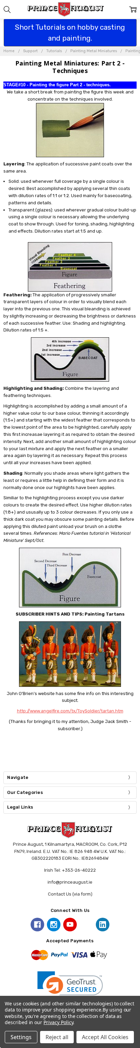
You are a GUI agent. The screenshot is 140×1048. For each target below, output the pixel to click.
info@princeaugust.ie (70, 882)
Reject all (57, 1037)
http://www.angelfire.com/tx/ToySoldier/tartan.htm (70, 710)
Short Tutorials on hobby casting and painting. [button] (70, 32)
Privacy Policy (58, 1022)
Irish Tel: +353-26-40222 (70, 870)
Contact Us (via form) (70, 894)
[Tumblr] (86, 924)
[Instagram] (53, 924)
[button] (70, 988)
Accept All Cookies (105, 1037)
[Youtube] (70, 924)
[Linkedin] (102, 924)
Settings (21, 1037)
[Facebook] (37, 924)
